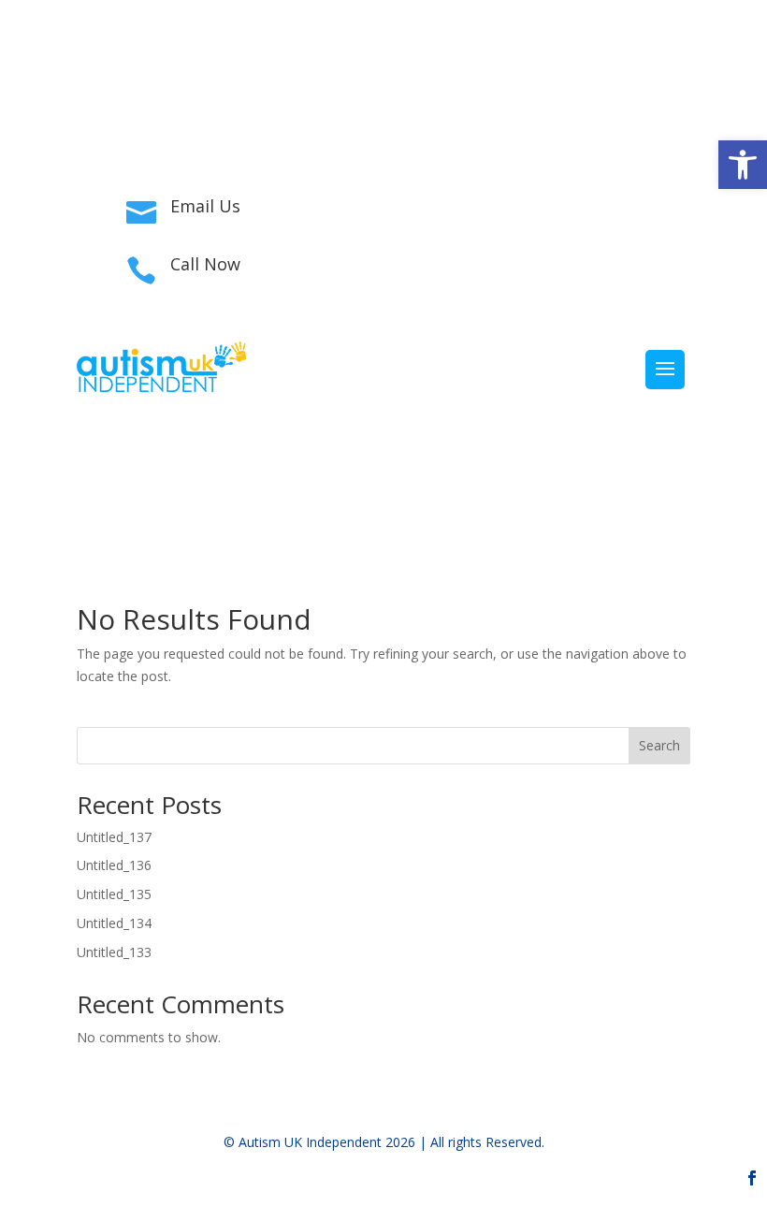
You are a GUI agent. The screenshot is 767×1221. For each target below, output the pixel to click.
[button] (742, 164)
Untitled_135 (114, 894)
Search (659, 745)
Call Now (205, 264)
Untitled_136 (114, 865)
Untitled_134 (114, 923)
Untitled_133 (114, 952)
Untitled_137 (114, 837)
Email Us (205, 206)
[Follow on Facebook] (675, 118)
